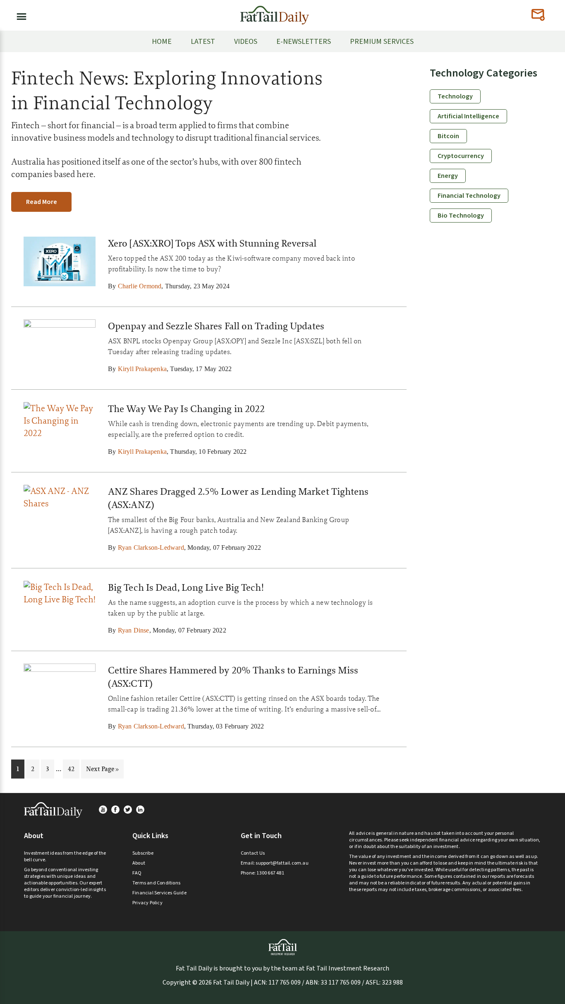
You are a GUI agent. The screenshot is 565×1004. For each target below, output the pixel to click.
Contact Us (253, 853)
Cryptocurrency (461, 156)
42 (73, 768)
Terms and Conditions (156, 883)
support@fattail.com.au (282, 863)
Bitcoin (448, 136)
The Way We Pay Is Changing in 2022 (186, 409)
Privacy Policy (147, 902)
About (138, 863)
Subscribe (142, 853)
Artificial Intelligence (468, 116)
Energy (448, 175)
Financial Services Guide (159, 892)
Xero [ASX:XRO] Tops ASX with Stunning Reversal (212, 243)
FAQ (137, 873)
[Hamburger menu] (19, 15)
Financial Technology (469, 195)
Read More (41, 201)
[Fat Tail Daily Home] (274, 11)
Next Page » (102, 771)
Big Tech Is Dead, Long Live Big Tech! (186, 587)
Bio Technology (461, 215)
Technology (455, 96)
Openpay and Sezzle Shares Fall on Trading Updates (216, 326)
